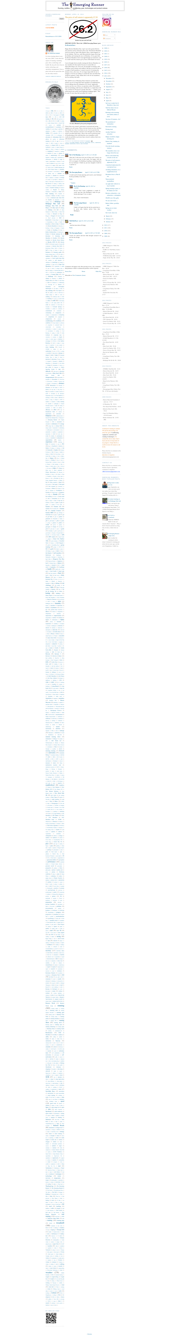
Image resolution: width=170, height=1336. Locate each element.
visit (61, 1256)
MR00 (49, 757)
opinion (53, 831)
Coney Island (55, 323)
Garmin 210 (57, 506)
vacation (49, 1246)
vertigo (53, 1250)
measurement (59, 714)
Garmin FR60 (49, 512)
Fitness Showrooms (51, 472)
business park (57, 252)
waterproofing (61, 1268)
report (47, 969)
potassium (62, 892)
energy (62, 424)
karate (51, 648)
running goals (52, 1014)
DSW (61, 399)
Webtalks (89, 1334)
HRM (59, 601)
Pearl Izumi (53, 857)
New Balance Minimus (52, 791)
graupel (49, 539)
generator (48, 518)
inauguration (48, 617)
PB (63, 856)
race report (61, 932)
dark (52, 355)
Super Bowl (48, 1153)
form (53, 488)
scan (54, 1042)
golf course (60, 530)
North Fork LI (50, 809)
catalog (51, 270)
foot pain (55, 484)
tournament (48, 1204)
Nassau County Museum (51, 773)
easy (56, 405)
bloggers (53, 216)
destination (55, 365)
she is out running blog (54, 1061)
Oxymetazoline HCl (58, 839)
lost (59, 690)
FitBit (54, 468)
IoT (63, 631)
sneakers (47, 1089)
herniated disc (49, 579)
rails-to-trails (61, 938)
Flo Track (58, 474)
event (47, 436)
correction (48, 337)
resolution (60, 973)
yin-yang (62, 1299)
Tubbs (48, 1233)
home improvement (58, 595)
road (61, 985)
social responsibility (60, 1093)
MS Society (59, 757)
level (60, 672)
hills (52, 587)
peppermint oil (61, 857)
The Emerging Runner (53, 53)
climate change (49, 294)
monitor (60, 747)
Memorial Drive (49, 722)
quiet (61, 928)
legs (51, 670)
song (49, 1099)
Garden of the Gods (57, 504)
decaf (56, 357)
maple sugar (59, 696)
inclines (60, 617)
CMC (63, 296)
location (54, 684)
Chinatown (54, 282)
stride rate (53, 1139)
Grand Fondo (61, 537)
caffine (61, 256)
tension (47, 1182)
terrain (52, 1182)
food (60, 482)
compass (47, 314)
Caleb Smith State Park (58, 258)
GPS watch (52, 537)
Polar (47, 884)
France (59, 488)
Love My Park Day (54, 692)
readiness (49, 944)
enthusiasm (49, 430)
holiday (48, 593)
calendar (50, 260)
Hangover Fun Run (58, 559)
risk (53, 985)
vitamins (49, 1260)
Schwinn (61, 1047)
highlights (48, 583)
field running (55, 464)
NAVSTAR (57, 777)
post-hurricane (51, 890)
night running (55, 799)
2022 (105, 51)
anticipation (60, 157)
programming (51, 912)
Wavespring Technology (52, 1270)
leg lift (47, 670)
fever (59, 462)
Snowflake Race (50, 1091)
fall (63, 448)
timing (47, 1200)
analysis (49, 153)
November (109, 81)
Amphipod (50, 151)
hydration (54, 607)
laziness (57, 668)
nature (58, 775)
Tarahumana (49, 1168)
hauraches (48, 565)
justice (59, 646)
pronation (56, 914)
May (107, 98)
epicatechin (48, 432)
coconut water (61, 298)
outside (60, 837)
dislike (55, 381)
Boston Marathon (52, 226)
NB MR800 (54, 779)
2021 (47, 115)
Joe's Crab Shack (53, 642)
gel (63, 514)
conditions (58, 321)
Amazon (57, 149)
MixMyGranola (49, 742)
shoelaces (58, 1067)
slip (61, 1083)
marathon (61, 698)
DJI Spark (55, 387)
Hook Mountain (60, 597)
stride (57, 1137)
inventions (49, 631)
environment (56, 430)
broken (47, 234)
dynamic (53, 401)
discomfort (54, 379)
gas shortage (59, 512)
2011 (52, 113)
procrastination (49, 908)
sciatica (47, 1049)
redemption (55, 954)
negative (60, 783)
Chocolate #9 (51, 284)
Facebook (54, 446)
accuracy (58, 127)
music (54, 763)
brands (62, 228)
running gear (60, 1012)
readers (62, 942)
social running (51, 1095)
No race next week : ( (111, 200)
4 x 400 (54, 117)
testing (49, 1184)
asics (54, 165)
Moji (55, 747)
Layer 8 (47, 668)
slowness (62, 1085)
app (61, 159)
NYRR (59, 819)
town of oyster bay (56, 1204)
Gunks (57, 549)
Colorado (47, 306)
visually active (61, 1258)
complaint (60, 317)
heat (59, 573)
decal (61, 357)
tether (54, 1184)
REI (57, 959)
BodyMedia (49, 222)
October (58, 823)
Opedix (58, 829)
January (108, 221)
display (48, 383)
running (61, 1005)
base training (50, 193)
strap (48, 1131)
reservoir (47, 971)
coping (53, 333)
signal (60, 1071)
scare (61, 1042)
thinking (48, 1194)
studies (54, 1141)
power (54, 896)
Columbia (48, 308)
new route (53, 795)
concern (59, 319)
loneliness (48, 686)
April (107, 100)
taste (46, 1172)
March (108, 216)
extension (53, 444)
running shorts (58, 1022)
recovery (48, 950)
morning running (50, 751)
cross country (59, 345)
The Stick (48, 1192)
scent (52, 1044)
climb (56, 294)
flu (51, 478)
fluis (62, 478)
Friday (49, 494)
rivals (57, 985)
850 (46, 121)
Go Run (60, 526)
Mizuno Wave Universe (59, 744)
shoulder (54, 1069)
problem (59, 906)
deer (59, 359)
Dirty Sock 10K (57, 373)
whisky (53, 1280)
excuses (47, 438)
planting (47, 880)
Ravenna (52, 942)
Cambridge (54, 262)
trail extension (50, 1210)
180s (61, 111)
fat (58, 456)
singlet (56, 1075)
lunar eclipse (55, 694)
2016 (105, 67)
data (56, 355)
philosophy (48, 870)
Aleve (61, 143)
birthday (50, 210)
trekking (56, 1227)
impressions (48, 615)
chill (48, 282)
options (60, 831)
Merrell (60, 724)
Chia (56, 280)
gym (53, 551)
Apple (47, 161)
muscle (61, 761)
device (61, 365)
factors (60, 446)
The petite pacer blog (58, 1190)
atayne (62, 171)
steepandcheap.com (50, 1123)
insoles (51, 621)
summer (54, 1148)
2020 (105, 56)
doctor (47, 389)
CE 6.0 (52, 272)
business (48, 252)
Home (83, 271)
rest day (51, 977)
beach (63, 195)
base (60, 191)
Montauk (47, 749)
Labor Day (54, 662)
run (56, 995)
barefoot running (54, 187)
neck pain (48, 783)
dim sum (56, 371)
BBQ (59, 195)
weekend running (59, 1274)
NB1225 (49, 781)
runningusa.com (58, 1030)
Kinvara (48, 654)
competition (51, 317)
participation (56, 849)
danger (47, 355)
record (56, 948)
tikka (47, 1196)
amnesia (62, 149)
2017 (105, 65)
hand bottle (48, 559)
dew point (48, 367)
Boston (62, 224)
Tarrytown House (51, 1170)
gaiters (47, 504)
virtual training (59, 1254)
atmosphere (48, 175)
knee (60, 656)
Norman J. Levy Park (59, 807)
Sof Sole (52, 1097)
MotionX (61, 751)
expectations (49, 440)
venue (55, 1248)
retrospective (60, 981)
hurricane (59, 605)
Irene (62, 633)
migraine (47, 730)
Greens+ (52, 543)
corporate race (58, 335)
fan (52, 452)
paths (61, 851)
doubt (47, 393)
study (61, 1141)
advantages (59, 135)
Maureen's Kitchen (55, 712)
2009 (105, 233)
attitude (55, 175)
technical (51, 1174)
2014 (105, 73)
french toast (54, 492)
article (52, 163)
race (51, 930)
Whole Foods (60, 1280)
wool (56, 1291)
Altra (52, 149)
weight (47, 1277)
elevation (58, 414)
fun (55, 500)
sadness (60, 1034)
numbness (55, 811)
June (107, 95)
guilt (52, 549)
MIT (47, 740)
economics (48, 407)
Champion (60, 276)
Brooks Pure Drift (57, 246)
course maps (53, 339)
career (53, 268)
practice (54, 898)
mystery (47, 771)
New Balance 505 (58, 789)
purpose (49, 926)
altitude (47, 149)
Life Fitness (61, 676)
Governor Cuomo (56, 534)
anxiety (55, 159)
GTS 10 (60, 547)
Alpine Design (59, 147)
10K (52, 111)
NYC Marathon (53, 817)
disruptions (54, 383)
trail (63, 1208)
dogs (47, 391)
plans (60, 876)
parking (49, 850)
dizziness (48, 387)
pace (47, 843)
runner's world (58, 999)
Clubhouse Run (56, 296)
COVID (54, 341)
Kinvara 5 (48, 656)
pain (51, 846)
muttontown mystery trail (53, 765)
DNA (61, 387)
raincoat (55, 940)
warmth (60, 1266)
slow (57, 1085)
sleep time (48, 1083)
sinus (61, 1075)
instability (56, 623)
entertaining (61, 427)
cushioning (48, 351)
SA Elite (55, 1034)
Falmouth (49, 450)
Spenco (60, 1103)
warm (55, 1266)
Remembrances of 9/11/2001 (54, 36)
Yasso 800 (56, 1299)
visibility (56, 1256)
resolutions (48, 975)
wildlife (60, 1283)
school (55, 1047)
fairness (53, 448)
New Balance (56, 787)
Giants (61, 518)
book (61, 222)
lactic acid (48, 664)
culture (54, 349)
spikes (53, 1105)
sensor (61, 1057)
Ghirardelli (55, 518)
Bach (47, 181)
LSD (61, 692)
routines (48, 993)
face (49, 446)
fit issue (49, 468)
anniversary (54, 155)
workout (53, 1293)
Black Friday (54, 211)
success (47, 1145)
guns (62, 549)
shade (57, 1059)
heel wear (57, 575)
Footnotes (60, 486)
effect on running (57, 407)
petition (55, 868)
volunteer (54, 1262)
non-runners (50, 805)
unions (52, 1242)
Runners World (50, 1003)
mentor (53, 724)
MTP (57, 759)
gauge (55, 514)
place (54, 874)
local (48, 684)
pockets (49, 882)
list (58, 682)
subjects (47, 1143)
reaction (57, 942)
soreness (62, 1099)
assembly (62, 169)
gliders (60, 523)
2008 (105, 236)
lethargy (54, 672)
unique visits (59, 1242)
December (109, 78)
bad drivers (48, 183)
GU (47, 549)
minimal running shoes (53, 737)
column (53, 308)
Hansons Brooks (52, 561)
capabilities (48, 264)
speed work (53, 1103)
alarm (56, 143)
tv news (60, 1236)
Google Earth (60, 533)
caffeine (55, 256)
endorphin (48, 424)
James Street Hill (51, 638)
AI (61, 141)
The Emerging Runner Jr (58, 1188)
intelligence (54, 625)
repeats (54, 967)
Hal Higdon (48, 553)
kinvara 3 (58, 654)
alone (53, 147)
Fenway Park (48, 462)
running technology (51, 1026)
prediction (48, 900)
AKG (52, 143)
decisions (54, 359)
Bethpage (58, 201)
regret (63, 956)
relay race (59, 961)
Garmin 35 (48, 508)
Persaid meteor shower (56, 864)
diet (60, 369)
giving (48, 522)
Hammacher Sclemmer (51, 557)
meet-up (47, 720)
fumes (51, 500)
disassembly (60, 377)
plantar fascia (48, 878)
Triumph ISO (60, 1230)
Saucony (58, 1041)
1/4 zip (47, 111)
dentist (60, 361)
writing (54, 1295)
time (51, 1196)
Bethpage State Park (52, 206)
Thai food (60, 1184)
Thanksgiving (49, 1186)
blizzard (55, 214)
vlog (54, 1260)
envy (62, 430)
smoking (55, 1087)
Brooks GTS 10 (52, 242)
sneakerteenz (54, 1089)
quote (47, 930)
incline (54, 617)
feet (62, 460)
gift (46, 520)
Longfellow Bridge (52, 690)
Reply (71, 167)
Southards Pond (53, 1101)
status (61, 1121)
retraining (54, 981)
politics (60, 884)
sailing (54, 1036)
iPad (48, 633)
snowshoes (61, 1091)
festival (54, 462)
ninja (48, 803)
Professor (54, 910)
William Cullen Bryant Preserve (52, 1285)
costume (54, 337)
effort (54, 409)
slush (49, 1087)
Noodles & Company (59, 805)
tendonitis (61, 1180)
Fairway (58, 448)
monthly (54, 749)
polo (46, 886)
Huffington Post (49, 603)
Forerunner (48, 488)
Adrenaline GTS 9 (50, 135)
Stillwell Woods (58, 1125)
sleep (52, 1079)
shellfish (62, 1061)
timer (61, 1198)
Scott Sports (53, 1049)
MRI (54, 757)
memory (57, 722)
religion (60, 963)
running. (50, 1030)
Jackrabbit (61, 636)
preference (55, 900)
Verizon (60, 1248)
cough (60, 337)
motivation (52, 753)
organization (48, 833)
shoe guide (59, 1065)
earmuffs (49, 403)
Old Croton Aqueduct (52, 825)
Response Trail (56, 975)
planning (53, 876)
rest (63, 975)
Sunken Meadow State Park (58, 1149)
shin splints (55, 1063)
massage (57, 708)
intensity (60, 625)
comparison (58, 313)
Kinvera (55, 656)
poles (51, 884)
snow (60, 1089)
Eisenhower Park (50, 411)
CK (46, 292)
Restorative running (111, 126)
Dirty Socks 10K (53, 375)
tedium (59, 1176)
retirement (48, 981)
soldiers (58, 1097)
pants (50, 847)
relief (54, 963)
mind (63, 732)
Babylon (61, 179)
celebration (59, 272)
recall (61, 946)
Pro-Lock (52, 906)
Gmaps (54, 527)
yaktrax (49, 1299)
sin (52, 1075)
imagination (60, 611)
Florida (54, 476)
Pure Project (61, 924)
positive (56, 888)
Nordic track (50, 807)
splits (63, 1107)
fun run (60, 500)
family (56, 450)
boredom (48, 224)
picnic (47, 872)
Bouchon (61, 226)
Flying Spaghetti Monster (51, 480)
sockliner (60, 1095)
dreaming (47, 397)
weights (52, 1279)
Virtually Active (49, 1256)
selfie (56, 1057)
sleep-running (55, 1083)
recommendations (49, 948)
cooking (57, 331)
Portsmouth (49, 888)
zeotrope (53, 1303)
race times (58, 934)
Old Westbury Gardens (52, 827)
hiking (57, 583)
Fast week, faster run (111, 213)
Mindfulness (51, 734)
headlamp (61, 567)
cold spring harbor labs (56, 302)
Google (53, 533)
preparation (49, 902)
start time (57, 1119)
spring (62, 1113)
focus (61, 480)
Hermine (60, 577)
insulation (62, 623)
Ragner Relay (49, 938)
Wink (57, 1287)
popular (62, 886)
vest (58, 1250)
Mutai (61, 763)
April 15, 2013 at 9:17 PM (92, 172)
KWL (47, 662)
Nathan (60, 773)
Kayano (56, 650)
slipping (47, 1085)
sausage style (48, 1042)
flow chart (60, 476)
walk (57, 1264)
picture (53, 872)
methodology (48, 726)
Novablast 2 (48, 811)
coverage (48, 341)
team (51, 1172)
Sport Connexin (58, 1109)
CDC (47, 272)
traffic (52, 1208)
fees (58, 460)
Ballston (54, 185)
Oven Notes (48, 839)
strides (60, 1139)
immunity (59, 613)
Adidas (47, 133)
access (50, 125)
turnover (53, 1236)
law (62, 666)
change (47, 278)
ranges (61, 940)
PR (61, 896)
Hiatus (47, 581)
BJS (58, 210)
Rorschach (48, 991)
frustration (54, 498)
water (47, 1268)
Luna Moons (48, 694)
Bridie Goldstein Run (51, 232)
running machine (55, 1018)
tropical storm (56, 1231)
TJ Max (59, 1200)
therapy (60, 1192)
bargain (55, 189)
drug (51, 399)
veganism (49, 1248)
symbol (47, 1164)
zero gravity (59, 1303)
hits (59, 589)
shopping (48, 1069)
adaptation (48, 131)
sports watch (49, 1113)
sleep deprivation (60, 1079)
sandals (60, 1036)
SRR (53, 1115)
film (61, 464)
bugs (51, 250)
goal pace (52, 528)
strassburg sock (54, 1131)
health (49, 569)
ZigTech (47, 1305)
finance (47, 466)
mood (60, 749)
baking (55, 183)
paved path (58, 856)
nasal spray (59, 771)
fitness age (48, 470)
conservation (48, 327)
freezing (48, 492)
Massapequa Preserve (56, 710)
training (49, 1220)
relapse (61, 958)
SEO (47, 1059)
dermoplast (55, 363)
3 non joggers (56, 115)
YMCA (49, 1301)
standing (60, 1117)
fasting (54, 456)
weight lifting (54, 1277)
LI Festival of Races (60, 674)
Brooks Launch (54, 244)
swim (61, 1162)
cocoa (55, 298)
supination (48, 1158)
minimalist (48, 739)
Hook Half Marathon (50, 597)
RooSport (55, 989)
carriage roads (59, 268)
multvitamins (48, 761)
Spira (47, 1107)
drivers (60, 397)
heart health (53, 571)
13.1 (57, 111)
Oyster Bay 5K (58, 841)
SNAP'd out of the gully (112, 198)
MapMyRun (49, 698)
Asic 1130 (58, 163)
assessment (56, 171)
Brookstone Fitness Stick (51, 248)
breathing (55, 230)
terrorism (58, 1182)
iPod (57, 634)
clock (61, 294)
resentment (60, 969)
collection (53, 304)
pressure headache (50, 904)
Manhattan (50, 696)
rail (54, 938)
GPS (63, 535)
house (54, 601)
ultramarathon (56, 1240)
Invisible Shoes (57, 631)
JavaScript (60, 637)
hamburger (58, 555)
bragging (57, 228)
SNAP (60, 1087)
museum (48, 763)
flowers (47, 478)
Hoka (60, 591)
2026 (105, 48)
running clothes (54, 1008)
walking (62, 1264)
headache (53, 567)
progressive (48, 914)
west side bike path (60, 1279)
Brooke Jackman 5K (57, 234)
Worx (61, 1293)
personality (59, 866)
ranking (47, 942)
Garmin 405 (55, 508)
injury (62, 619)
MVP (58, 767)
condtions (48, 323)
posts (55, 892)
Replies (73, 183)
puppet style (60, 922)
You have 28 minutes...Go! (113, 119)
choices (60, 284)
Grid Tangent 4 (60, 543)
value (57, 1246)
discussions (49, 381)
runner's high (55, 997)
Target (62, 1168)
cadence (48, 256)
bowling (47, 228)
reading (57, 944)
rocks (61, 987)
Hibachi (53, 581)
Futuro (52, 502)
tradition (47, 1208)
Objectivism (48, 821)
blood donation (61, 216)
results (59, 979)
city (61, 288)
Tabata (63, 1164)
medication (60, 716)
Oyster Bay (48, 841)
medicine (48, 718)
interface (54, 627)
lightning (54, 680)
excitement (59, 436)
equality (54, 432)
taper (59, 1166)
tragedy (58, 1208)
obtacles (61, 821)
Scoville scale (61, 1049)
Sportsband (56, 1113)
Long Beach (55, 686)
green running (54, 541)
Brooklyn (48, 236)
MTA (52, 759)
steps (58, 1123)
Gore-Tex (47, 534)
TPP (63, 1204)
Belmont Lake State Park (57, 197)
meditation (60, 718)
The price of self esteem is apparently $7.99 (81, 17)
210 (50, 115)
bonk (56, 222)
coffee (48, 300)
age (57, 141)
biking (62, 208)
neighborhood (50, 785)
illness (47, 611)
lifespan (61, 678)
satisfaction (48, 1041)
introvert (62, 629)
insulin (48, 625)
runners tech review (57, 1001)
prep (61, 900)
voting (47, 1264)
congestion (50, 325)
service (51, 1059)
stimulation (51, 1127)
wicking (48, 1283)
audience (51, 177)
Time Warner (55, 1198)
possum (62, 888)
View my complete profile (53, 76)
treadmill (60, 1222)
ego (61, 409)
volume (47, 1262)
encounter (59, 422)
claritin (51, 292)
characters (54, 278)
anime (47, 155)
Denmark (55, 361)
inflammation (55, 619)
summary (47, 1147)
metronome (48, 728)
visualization (53, 1258)
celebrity (47, 274)
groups (54, 547)
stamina (53, 1117)
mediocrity (54, 718)
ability (63, 121)
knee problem (49, 658)
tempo (47, 1180)
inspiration (48, 623)
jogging (60, 642)
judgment (54, 644)
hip (58, 587)
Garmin (48, 506)
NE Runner (59, 781)
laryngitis (47, 666)
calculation (48, 258)
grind (49, 545)
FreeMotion (59, 490)
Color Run (59, 304)
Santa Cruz (59, 1038)
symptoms (53, 1164)
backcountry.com (59, 181)
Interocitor (60, 627)
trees (47, 1227)
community (59, 310)
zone (52, 1305)
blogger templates (82, 1334)
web (52, 1275)
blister (49, 214)
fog (46, 482)
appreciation (52, 161)
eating (61, 405)
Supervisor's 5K (58, 1156)
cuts (54, 351)
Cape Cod (54, 264)
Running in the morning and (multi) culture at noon (112, 114)
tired (53, 1200)
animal (60, 153)
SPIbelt (47, 1105)
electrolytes (48, 414)
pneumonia (61, 880)
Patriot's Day (55, 854)
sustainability (61, 1160)
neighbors (61, 785)
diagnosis (56, 367)
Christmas (48, 286)
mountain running (55, 755)
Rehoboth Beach (50, 958)
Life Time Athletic (52, 678)
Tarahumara (56, 1168)
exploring (60, 442)
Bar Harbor (60, 185)
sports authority (58, 1111)
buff (47, 250)
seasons (49, 1051)
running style (58, 1024)
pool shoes (56, 886)
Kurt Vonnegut (54, 660)
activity (60, 129)
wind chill (51, 1287)
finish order (53, 466)
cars (47, 270)
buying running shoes (50, 254)
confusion (62, 323)
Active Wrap (54, 129)
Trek (51, 1227)
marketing (55, 702)
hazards (54, 565)
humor (47, 605)
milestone (57, 732)
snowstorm (50, 1093)
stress (58, 1135)
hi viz (61, 579)
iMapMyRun (48, 613)
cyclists (49, 353)
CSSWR (47, 349)
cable (61, 254)
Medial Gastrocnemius (50, 716)
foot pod (62, 484)
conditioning (49, 321)
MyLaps (53, 769)
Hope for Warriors (51, 599)
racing (59, 936)
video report (56, 1252)
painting (58, 845)
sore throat (55, 1099)
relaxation (53, 960)
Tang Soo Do (51, 1166)
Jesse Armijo (51, 640)
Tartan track (60, 1170)
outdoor (47, 837)
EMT (53, 421)
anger (55, 153)
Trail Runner (56, 1212)
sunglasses (48, 1149)
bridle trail (60, 232)
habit (57, 551)
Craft (54, 343)
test (63, 1182)
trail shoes (57, 1216)
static (56, 1121)
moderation (49, 747)
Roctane (48, 989)
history (53, 589)
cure (61, 349)
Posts (106, 35)
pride (47, 906)
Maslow (62, 704)
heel (51, 575)
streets (47, 1135)
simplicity (60, 1073)
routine (60, 991)
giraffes (62, 520)
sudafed (54, 1146)
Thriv (61, 1194)
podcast (55, 882)
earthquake (56, 403)
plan (58, 874)
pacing (61, 843)
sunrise (49, 1151)
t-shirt (58, 1164)
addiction (60, 131)
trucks (63, 1231)
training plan (60, 1220)
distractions (53, 385)
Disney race (61, 381)
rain (49, 940)
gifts (58, 520)
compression (49, 319)
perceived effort (51, 860)
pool (51, 886)
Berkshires (57, 199)
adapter (54, 131)
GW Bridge (48, 551)
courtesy (60, 339)
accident (59, 125)
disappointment (50, 377)
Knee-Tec (57, 658)
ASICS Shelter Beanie (52, 169)
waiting (51, 1264)
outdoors (55, 837)
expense (59, 440)
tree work (60, 1225)
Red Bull (56, 952)
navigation (50, 777)
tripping (53, 1230)
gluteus (60, 524)
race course (53, 932)
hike (53, 583)
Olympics (61, 827)
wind (62, 1285)
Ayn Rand (54, 179)
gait (61, 502)
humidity (58, 603)
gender (60, 516)
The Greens (49, 1190)
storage (53, 1129)
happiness (60, 561)
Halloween (48, 555)
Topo (56, 1202)
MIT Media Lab (56, 740)
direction (62, 371)
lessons (47, 672)
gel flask (50, 516)
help (55, 577)
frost (55, 496)
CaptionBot (57, 266)
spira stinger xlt (55, 1107)
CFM (63, 274)
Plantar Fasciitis (58, 878)
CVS (58, 351)
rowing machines (58, 993)
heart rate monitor (52, 573)
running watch (60, 1028)
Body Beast (55, 220)
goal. (58, 528)
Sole (63, 1097)
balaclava (49, 185)
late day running (55, 666)
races (52, 936)
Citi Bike (56, 288)
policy (56, 884)
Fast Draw (58, 454)
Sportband (48, 1111)
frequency (61, 492)
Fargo (56, 452)
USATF (62, 1244)
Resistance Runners (50, 973)
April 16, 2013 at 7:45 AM (92, 233)
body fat (62, 220)
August (108, 89)
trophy (50, 1231)
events (52, 436)
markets (61, 702)
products (48, 910)
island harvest (49, 635)
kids (53, 652)
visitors (47, 1258)
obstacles (55, 821)
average (62, 177)
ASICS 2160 (50, 167)
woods (51, 1291)
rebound (55, 946)
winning (62, 1287)
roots (61, 989)
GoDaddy (50, 530)
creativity (52, 345)
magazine (62, 694)
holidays (58, 593)
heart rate (61, 571)
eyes (59, 444)
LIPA (60, 680)
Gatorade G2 (49, 514)
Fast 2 (52, 454)
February (108, 219)
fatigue (52, 458)
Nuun (49, 813)
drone (47, 399)
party (47, 852)
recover (61, 948)
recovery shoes (60, 950)
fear (58, 458)
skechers (60, 1077)
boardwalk (48, 220)
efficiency (48, 409)
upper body (56, 1244)
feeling (53, 460)
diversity (60, 385)
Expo (47, 444)
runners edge (48, 1001)
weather (49, 1272)
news (61, 797)
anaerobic (57, 151)
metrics (58, 726)
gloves (54, 524)
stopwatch (48, 1129)
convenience (50, 331)
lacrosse (61, 662)
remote (55, 965)
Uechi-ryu (54, 1237)
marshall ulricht (49, 704)
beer (48, 197)
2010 (47, 113)
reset (53, 971)
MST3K (47, 759)
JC (46, 640)
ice (46, 609)
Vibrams (62, 1250)
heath (47, 575)
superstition (48, 1156)
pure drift (54, 924)
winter (49, 1289)
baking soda (61, 183)
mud (61, 759)
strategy (62, 1131)
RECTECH (49, 952)
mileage (62, 730)
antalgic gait (53, 157)
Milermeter (50, 732)
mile (57, 730)
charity (60, 278)
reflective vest (50, 956)
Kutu (61, 660)
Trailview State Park (53, 1218)
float (63, 474)
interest (47, 627)
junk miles (48, 646)
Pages (47, 845)
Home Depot (49, 595)
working (47, 1293)
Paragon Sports (61, 847)
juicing (61, 644)
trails (63, 1216)
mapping (55, 698)
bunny (56, 250)
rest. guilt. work (59, 977)
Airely (47, 143)
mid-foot (58, 728)
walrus (50, 1266)
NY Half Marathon (56, 813)
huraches (53, 605)
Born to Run (55, 224)
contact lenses (61, 329)
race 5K (59, 930)
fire (58, 466)
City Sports (59, 290)
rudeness (47, 995)
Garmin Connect (56, 510)
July (107, 92)
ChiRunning (61, 282)
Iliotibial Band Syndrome (56, 609)
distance (61, 383)
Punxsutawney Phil (51, 922)
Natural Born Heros (50, 775)
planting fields (54, 880)
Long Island (55, 688)
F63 (63, 444)
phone (53, 870)
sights (55, 1071)
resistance (59, 971)
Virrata (62, 1252)
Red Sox (49, 954)
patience (47, 854)
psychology (51, 918)
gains (57, 502)
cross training (50, 347)
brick (61, 230)
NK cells (62, 803)
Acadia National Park (52, 123)
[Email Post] (91, 141)
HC (59, 565)
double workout (59, 391)
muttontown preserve (50, 767)
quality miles (55, 928)
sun (61, 1148)
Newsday (48, 799)
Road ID (47, 987)
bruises (60, 248)
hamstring (60, 557)
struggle (48, 1141)
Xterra (62, 1297)
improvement (57, 615)
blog (61, 214)
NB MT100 (61, 779)
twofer (47, 1237)
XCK (53, 1297)
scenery (47, 1044)
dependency (48, 363)
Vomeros (61, 1262)
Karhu (56, 648)
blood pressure (51, 218)
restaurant (48, 979)
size (54, 1077)
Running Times (51, 1028)
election (60, 411)
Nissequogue (55, 803)
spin (57, 1105)
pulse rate (58, 918)
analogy (62, 151)
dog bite (53, 389)
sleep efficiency (51, 1081)
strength (52, 1135)
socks (47, 1097)
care (48, 268)
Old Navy (62, 825)
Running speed (49, 1024)
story (63, 1129)
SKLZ (47, 1079)
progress (58, 912)
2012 (56, 113)
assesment (50, 171)
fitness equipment (58, 470)
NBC (54, 781)
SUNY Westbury (57, 1152)
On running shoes (50, 829)
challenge (50, 276)
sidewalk (48, 1071)
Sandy (47, 1039)
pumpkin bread (54, 920)
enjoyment (55, 427)
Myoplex (60, 769)
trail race (48, 1212)
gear (59, 514)
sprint (48, 1115)
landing (55, 664)
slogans (52, 1085)
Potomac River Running (57, 894)
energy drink (59, 426)
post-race (60, 890)
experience (49, 442)
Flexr (53, 474)
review (47, 983)
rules (52, 995)
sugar (60, 1146)
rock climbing (55, 987)
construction (48, 329)
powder (47, 896)
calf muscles (58, 260)
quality (47, 928)
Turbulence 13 (55, 1234)
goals (62, 529)
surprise (54, 1160)
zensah (47, 1303)
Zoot (55, 1305)
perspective (48, 868)
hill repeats (57, 585)
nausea (62, 775)
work (60, 1291)
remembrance (49, 965)
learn (62, 668)
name (53, 771)
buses (61, 250)
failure (47, 448)
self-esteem (56, 1055)
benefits (50, 200)
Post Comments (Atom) (79, 275)
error (54, 434)
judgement (48, 644)
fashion (47, 454)
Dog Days (60, 389)
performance (52, 862)
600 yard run (60, 119)
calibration (48, 262)
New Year (54, 797)
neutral (49, 787)
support (62, 1158)
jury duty (54, 646)
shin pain (49, 1063)
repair (48, 967)
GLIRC (47, 524)
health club (57, 569)
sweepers (55, 1162)
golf (55, 530)
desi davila (62, 363)
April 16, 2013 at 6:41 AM (86, 221)
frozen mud (61, 496)
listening (62, 682)
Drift (52, 397)
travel (50, 1223)
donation (52, 391)
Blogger (47, 216)
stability (57, 1115)
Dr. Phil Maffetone (59, 395)
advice (47, 139)
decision (48, 359)
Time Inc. (58, 1196)
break (48, 230)
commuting (48, 313)
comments (60, 308)
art (47, 163)
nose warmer (59, 809)
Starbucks (48, 1119)
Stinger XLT (59, 1127)
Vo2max (60, 1260)
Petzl (61, 868)
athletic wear (51, 173)
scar (58, 1042)
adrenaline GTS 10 (57, 133)
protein (51, 916)
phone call (59, 870)
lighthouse (48, 680)
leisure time (55, 670)
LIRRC (52, 682)
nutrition (62, 811)
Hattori (59, 563)
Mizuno (56, 742)
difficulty (48, 371)
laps (61, 664)
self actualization (56, 1053)
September (109, 87)
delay (63, 359)
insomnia (59, 621)
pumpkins (62, 920)
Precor (60, 898)
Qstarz (55, 926)
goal (47, 529)
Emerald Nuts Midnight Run (52, 417)
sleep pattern (59, 1081)
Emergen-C (61, 417)
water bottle (53, 1268)
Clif (55, 292)
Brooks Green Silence (58, 240)
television (48, 1178)
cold (53, 300)
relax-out (47, 960)
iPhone (52, 634)
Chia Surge (61, 280)
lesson (61, 670)
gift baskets (52, 520)
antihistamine (48, 159)
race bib (47, 932)
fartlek (61, 452)
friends (55, 494)
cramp (58, 343)
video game (49, 1252)
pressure (59, 902)
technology (49, 1176)
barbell (47, 187)
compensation (54, 314)
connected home (58, 325)
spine (61, 1105)
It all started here (70, 45)
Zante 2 (60, 1301)
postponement (48, 892)
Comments (107, 38)
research (53, 969)
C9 (57, 254)
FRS (49, 498)
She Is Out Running (75, 155)
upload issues (48, 1244)
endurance (54, 424)
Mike (52, 730)
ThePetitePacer (73, 221)
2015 (105, 70)
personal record (50, 866)
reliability (47, 963)
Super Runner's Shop (58, 1153)
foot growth (48, 484)
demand (49, 361)
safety (47, 1037)
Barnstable (54, 191)
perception (61, 860)
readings (62, 944)
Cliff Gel (61, 292)
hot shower (61, 599)
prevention (60, 904)
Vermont (48, 1250)
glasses (54, 523)
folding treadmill (53, 482)
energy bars (50, 426)
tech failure (57, 1172)
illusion (54, 611)
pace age (55, 843)
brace (52, 228)
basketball (48, 195)
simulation (48, 1075)
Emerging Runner (52, 420)
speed (62, 1101)
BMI (60, 218)
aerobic (54, 139)
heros (56, 579)
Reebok (62, 954)
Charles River (49, 280)
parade (54, 847)
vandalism (62, 1246)
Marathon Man (52, 700)
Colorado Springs (57, 307)
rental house (61, 965)
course (47, 339)
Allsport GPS (54, 145)
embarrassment (59, 415)
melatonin (60, 720)
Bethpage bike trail (53, 203)
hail (62, 551)
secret (55, 1051)
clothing (48, 296)
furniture (47, 502)
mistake (61, 738)
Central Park (54, 274)
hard (47, 563)
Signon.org (48, 1073)
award (49, 179)
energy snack (48, 427)
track (50, 1206)
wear (61, 1270)
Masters (47, 712)
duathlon (47, 401)
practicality (48, 898)
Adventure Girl (57, 137)
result (54, 979)
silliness (54, 1073)
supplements (55, 1158)
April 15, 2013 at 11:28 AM (89, 155)
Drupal (56, 399)
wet (48, 1281)
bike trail (55, 208)
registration (57, 956)
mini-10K (60, 734)
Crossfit (60, 347)
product (59, 908)
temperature (57, 1178)
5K (52, 119)
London (60, 684)
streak (50, 1133)
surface (48, 1160)
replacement (60, 967)
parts (62, 849)
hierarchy (60, 581)
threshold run (55, 1194)
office (63, 823)
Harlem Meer (53, 563)
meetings (53, 720)
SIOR (47, 1077)
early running (60, 401)
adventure (48, 137)
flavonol (60, 472)
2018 (105, 62)
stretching (51, 1137)
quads (61, 926)
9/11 (54, 121)
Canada (61, 262)
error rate (60, 434)
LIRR (47, 682)
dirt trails (49, 373)
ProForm (62, 910)
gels (55, 516)
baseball (60, 193)
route (53, 991)
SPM (49, 1109)
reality (49, 946)
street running (58, 1133)
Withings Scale (56, 1289)
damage (60, 353)
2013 (61, 113)
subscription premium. (57, 1143)
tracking (58, 1206)
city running (49, 290)
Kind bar (60, 652)
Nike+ (56, 801)
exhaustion (59, 438)
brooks (55, 238)
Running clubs (54, 1010)
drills (56, 397)
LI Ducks (52, 674)
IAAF (61, 607)
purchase (47, 924)
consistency (58, 327)
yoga (54, 1301)
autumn (56, 177)
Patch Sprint (54, 851)
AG (53, 141)
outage (60, 835)
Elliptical (48, 416)
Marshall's (56, 704)
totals (61, 1202)
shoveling (60, 1069)
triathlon (62, 1227)
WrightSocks (48, 1295)
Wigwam (54, 1283)
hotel (49, 601)
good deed (48, 533)
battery (53, 195)
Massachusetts (50, 706)
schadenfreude (59, 1044)
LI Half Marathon (51, 676)
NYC (63, 815)
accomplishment (50, 127)
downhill (53, 393)
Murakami (55, 761)
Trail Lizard (59, 1210)
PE (48, 857)
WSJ (59, 1295)
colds (47, 304)
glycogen (48, 527)
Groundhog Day (55, 545)
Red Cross (62, 952)
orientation (58, 833)
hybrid (47, 607)
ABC (58, 121)
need (54, 783)
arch (63, 161)
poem (61, 882)
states (52, 1121)
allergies (47, 145)
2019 (105, 59)
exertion (53, 438)
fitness (60, 468)
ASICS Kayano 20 (59, 167)
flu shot (56, 478)
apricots (58, 161)
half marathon (57, 553)
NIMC (62, 801)
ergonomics (48, 434)
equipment (60, 432)
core (58, 333)
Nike (51, 801)
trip (48, 1229)
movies (62, 755)
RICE (58, 983)
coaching (49, 298)
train (63, 1218)
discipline (48, 379)
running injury (54, 1016)
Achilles (48, 129)
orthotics (55, 835)
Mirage (55, 739)
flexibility (48, 474)
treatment (53, 1225)
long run (62, 688)
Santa (53, 1038)
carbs (63, 266)
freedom (51, 490)
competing (61, 315)
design (49, 365)
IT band (55, 635)
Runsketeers (49, 1032)
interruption (48, 629)
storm (58, 1129)
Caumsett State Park (58, 270)
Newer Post (68, 271)
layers (52, 668)
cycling (62, 351)
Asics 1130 (61, 165)
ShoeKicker (48, 1067)
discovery (62, 379)
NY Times (55, 815)
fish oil (62, 466)
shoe (54, 1065)
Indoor (47, 619)
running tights (61, 1026)
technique (58, 1174)
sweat (49, 1162)
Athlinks (59, 173)
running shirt (53, 1020)
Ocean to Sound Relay (50, 823)
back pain (52, 181)
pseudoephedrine (60, 916)
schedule (48, 1047)
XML (58, 1297)
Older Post (98, 271)
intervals (55, 630)
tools (52, 1202)
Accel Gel (61, 123)
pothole (48, 894)
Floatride (49, 476)
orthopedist (48, 835)
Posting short (109, 129)
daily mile (55, 353)
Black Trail (62, 211)
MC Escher (51, 714)
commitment (49, 311)
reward (53, 983)
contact (54, 329)
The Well (54, 1192)
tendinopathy (54, 1180)
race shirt (51, 934)
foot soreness (52, 486)
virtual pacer (50, 1254)
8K (50, 121)
